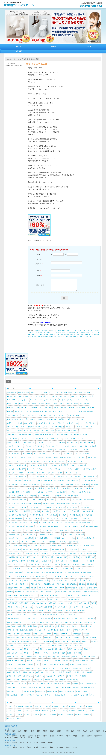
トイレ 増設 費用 (76, 499)
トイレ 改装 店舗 (87, 515)
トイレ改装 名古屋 (61, 557)
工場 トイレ (67, 645)
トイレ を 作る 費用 (40, 453)
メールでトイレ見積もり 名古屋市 (82, 565)
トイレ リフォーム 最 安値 (72, 473)
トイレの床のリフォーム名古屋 (74, 534)
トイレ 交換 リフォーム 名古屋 (42, 480)
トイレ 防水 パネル (92, 526)
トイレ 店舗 (45, 511)
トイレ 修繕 (85, 484)
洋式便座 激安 (26, 680)
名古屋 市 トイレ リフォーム (57, 599)
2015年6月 (36, 714)
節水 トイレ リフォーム (14, 691)
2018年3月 (10, 710)
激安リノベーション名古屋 (88, 683)
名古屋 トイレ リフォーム (81, 334)
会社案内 (18, 51)
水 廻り (44, 668)
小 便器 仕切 (11, 645)
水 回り (72, 664)
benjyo (33, 392)
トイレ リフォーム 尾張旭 (71, 469)
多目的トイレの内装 (90, 637)
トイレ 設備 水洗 (40, 526)
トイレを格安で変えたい (57, 538)
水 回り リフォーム (82, 664)
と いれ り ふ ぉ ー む (44, 423)
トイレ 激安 (10, 526)
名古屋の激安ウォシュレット (57, 603)
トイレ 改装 (62, 515)
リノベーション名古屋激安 (45, 568)
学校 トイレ (36, 641)
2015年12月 (72, 710)
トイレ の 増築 (73, 450)
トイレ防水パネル (45, 561)
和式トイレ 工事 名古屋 (51, 630)
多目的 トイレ (78, 637)
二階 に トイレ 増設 (30, 580)
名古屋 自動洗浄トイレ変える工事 (17, 603)
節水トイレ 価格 (52, 691)
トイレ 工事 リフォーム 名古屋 (16, 507)
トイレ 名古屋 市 (60, 492)
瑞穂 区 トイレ (66, 687)
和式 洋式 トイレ (86, 626)
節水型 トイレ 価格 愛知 (66, 691)
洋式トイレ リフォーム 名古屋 (76, 676)
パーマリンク (88, 336)
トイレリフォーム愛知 (87, 545)
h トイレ (39, 392)
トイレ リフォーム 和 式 (34, 469)
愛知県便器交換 (31, 657)
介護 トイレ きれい (57, 580)
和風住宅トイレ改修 (13, 637)
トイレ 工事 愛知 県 (85, 507)
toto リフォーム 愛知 (60, 407)
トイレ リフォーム (13, 461)
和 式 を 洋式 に (87, 607)
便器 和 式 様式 (59, 588)
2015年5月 (44, 714)
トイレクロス (71, 538)
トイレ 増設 (50, 499)
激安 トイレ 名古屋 (46, 683)
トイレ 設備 (29, 526)
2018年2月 (19, 710)
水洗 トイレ (39, 672)
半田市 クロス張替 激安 (91, 591)
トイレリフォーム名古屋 (70, 545)
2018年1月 (27, 710)
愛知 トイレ (87, 649)
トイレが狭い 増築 (46, 530)
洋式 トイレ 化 (39, 676)
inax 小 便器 (78, 392)
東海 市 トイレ (47, 660)
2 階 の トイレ (11, 392)
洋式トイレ (80, 336)
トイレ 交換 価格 (59, 480)
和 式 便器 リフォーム (67, 622)
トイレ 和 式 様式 (30, 496)
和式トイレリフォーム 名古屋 (42, 634)
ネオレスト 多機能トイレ (73, 561)
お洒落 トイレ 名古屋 (14, 423)
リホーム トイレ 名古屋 (87, 576)
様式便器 (30, 664)
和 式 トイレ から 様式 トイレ (16, 611)
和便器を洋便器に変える (46, 626)
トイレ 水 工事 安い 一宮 (50, 519)
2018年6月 (72, 706)
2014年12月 (87, 714)
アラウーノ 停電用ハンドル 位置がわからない (34, 427)
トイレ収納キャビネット (14, 553)
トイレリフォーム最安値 (30, 549)
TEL (39, 270)
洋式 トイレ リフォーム (25, 676)
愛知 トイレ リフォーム (14, 653)
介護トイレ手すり (36, 584)
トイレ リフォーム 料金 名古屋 (35, 473)
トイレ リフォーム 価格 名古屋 (16, 465)
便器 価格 (34, 588)
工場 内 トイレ (77, 645)
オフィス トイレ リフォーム (83, 427)
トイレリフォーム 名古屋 (28, 542)
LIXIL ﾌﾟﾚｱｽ (11, 400)
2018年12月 (19, 706)
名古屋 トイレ (43, 595)
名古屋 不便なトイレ (13, 599)
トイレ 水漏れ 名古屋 (31, 530)
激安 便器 (75, 683)
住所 (39, 275)
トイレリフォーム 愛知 (53, 545)
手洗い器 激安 (66, 657)
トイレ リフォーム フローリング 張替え (54, 461)
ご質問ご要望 (39, 285)
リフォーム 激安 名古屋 (55, 576)
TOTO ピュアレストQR (28, 415)
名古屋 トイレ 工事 (73, 595)
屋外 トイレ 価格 (57, 645)
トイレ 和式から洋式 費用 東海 (16, 499)
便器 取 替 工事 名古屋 (36, 64)
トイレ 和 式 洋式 (70, 332)
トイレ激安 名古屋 (32, 561)
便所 (42, 591)
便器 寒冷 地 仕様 (71, 588)
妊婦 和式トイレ (26, 641)
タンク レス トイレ (42, 442)
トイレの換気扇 (28, 538)
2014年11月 (10, 718)
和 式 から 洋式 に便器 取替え (43, 607)
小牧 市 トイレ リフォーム (42, 645)
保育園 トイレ (50, 591)
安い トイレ (85, 641)
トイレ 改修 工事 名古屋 (35, 515)
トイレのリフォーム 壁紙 (44, 534)
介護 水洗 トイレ (12, 584)
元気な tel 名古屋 (61, 591)
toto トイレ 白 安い (52, 404)
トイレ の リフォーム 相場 (15, 450)
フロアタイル (66, 565)
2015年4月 (53, 714)
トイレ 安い (37, 503)
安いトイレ (94, 641)
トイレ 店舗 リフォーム (58, 511)
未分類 (39, 660)
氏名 (39, 254)
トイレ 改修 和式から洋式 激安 (16, 515)
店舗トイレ (62, 649)
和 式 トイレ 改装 (59, 618)
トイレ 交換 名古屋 (72, 480)
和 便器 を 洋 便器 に (13, 607)
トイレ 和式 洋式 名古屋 (70, 496)
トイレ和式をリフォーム (74, 553)
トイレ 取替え (89, 488)
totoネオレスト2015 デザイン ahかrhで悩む (43, 419)
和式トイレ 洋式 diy (66, 630)
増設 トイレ (59, 637)
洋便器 (9, 676)
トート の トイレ (58, 561)
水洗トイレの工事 (87, 672)
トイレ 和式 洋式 (80, 332)
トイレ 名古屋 (25, 492)
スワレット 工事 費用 (13, 442)
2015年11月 (81, 710)
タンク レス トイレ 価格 (57, 442)
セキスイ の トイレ (28, 442)
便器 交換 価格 (91, 584)
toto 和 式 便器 (80, 407)
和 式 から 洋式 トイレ (61, 607)
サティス (86, 434)
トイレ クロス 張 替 (54, 453)
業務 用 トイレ (11, 664)
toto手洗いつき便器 (64, 419)
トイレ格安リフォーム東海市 (16, 561)
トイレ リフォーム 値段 (92, 331)
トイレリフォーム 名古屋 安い (47, 542)
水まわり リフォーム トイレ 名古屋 (59, 668)
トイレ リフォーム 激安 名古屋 (16, 476)
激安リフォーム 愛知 (35, 687)
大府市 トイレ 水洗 (13, 641)
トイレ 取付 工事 (77, 488)
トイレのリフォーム (29, 534)
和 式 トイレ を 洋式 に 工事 (32, 614)
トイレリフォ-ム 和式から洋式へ (87, 538)
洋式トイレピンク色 (13, 680)
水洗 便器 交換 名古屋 (70, 336)
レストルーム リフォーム (42, 334)
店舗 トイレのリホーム (31, 649)
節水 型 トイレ (40, 691)
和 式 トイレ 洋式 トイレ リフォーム (18, 622)
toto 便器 (71, 407)
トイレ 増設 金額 (89, 499)
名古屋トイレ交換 (83, 603)
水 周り (37, 664)
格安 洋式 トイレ (67, 660)
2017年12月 (36, 710)
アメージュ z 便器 (12, 427)
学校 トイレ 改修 (47, 641)
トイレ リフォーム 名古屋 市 (16, 469)
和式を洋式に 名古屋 (26, 630)
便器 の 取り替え (71, 584)
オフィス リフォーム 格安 (31, 430)
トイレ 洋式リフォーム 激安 (28, 522)
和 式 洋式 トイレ (89, 622)
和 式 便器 (55, 622)
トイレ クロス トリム (14, 530)
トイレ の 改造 (27, 453)
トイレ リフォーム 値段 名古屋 (37, 465)
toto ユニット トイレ (45, 407)
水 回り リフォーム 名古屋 (15, 668)
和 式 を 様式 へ (75, 607)
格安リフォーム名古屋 (81, 660)
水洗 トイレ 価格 (51, 672)
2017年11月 (45, 710)
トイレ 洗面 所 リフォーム (84, 522)
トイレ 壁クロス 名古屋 (24, 503)
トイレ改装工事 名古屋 (88, 557)
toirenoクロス (44, 400)
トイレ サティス (67, 453)
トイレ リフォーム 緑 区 (56, 476)
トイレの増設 (59, 534)
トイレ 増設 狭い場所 (62, 499)
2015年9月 (10, 714)
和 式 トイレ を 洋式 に (14, 614)
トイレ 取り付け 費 (52, 488)
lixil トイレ (54, 331)
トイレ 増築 (41, 499)
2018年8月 (55, 706)
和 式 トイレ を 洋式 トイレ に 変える (18, 618)
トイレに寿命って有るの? (62, 530)
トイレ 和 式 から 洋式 (58, 332)
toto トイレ (53, 400)
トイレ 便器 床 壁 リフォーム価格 (53, 484)
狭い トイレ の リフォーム (51, 687)
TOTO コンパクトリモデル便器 (83, 411)
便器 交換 (82, 584)
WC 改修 (60, 331)
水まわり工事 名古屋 (13, 672)
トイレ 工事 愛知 (72, 507)
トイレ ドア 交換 (26, 457)
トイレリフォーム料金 (14, 549)
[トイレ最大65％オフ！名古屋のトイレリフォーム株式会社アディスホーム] (18, 6)
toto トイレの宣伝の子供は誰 (69, 404)
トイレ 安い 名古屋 (48, 503)
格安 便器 (57, 660)
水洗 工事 (76, 672)
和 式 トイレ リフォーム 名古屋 (42, 618)
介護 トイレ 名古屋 (70, 580)
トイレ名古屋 (44, 553)
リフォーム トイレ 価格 (14, 572)
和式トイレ (38, 630)
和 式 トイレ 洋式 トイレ (87, 618)
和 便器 (93, 603)
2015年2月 (70, 714)
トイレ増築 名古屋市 (90, 553)
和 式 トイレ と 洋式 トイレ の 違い (59, 611)
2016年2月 (63, 710)
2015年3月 (61, 714)
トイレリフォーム (12, 542)
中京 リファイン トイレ (14, 580)
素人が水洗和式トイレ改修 (15, 695)
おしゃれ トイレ (78, 419)
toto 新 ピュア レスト (21, 411)
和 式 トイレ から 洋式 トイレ (37, 611)
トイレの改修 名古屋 (41, 538)
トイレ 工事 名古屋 (59, 507)
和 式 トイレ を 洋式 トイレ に (69, 614)
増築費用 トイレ (49, 637)
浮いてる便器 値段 (72, 680)
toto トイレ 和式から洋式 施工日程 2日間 (31, 404)
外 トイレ (68, 637)
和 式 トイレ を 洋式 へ (50, 614)
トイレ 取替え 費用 (13, 492)
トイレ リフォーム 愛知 (89, 469)
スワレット (80, 438)
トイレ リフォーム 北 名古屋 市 (58, 465)
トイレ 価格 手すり (35, 484)
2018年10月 (37, 706)
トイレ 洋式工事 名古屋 (46, 522)
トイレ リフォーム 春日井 (54, 473)
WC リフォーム (68, 331)
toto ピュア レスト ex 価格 (29, 407)
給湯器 (53, 46)
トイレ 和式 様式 (56, 496)
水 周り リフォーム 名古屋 (50, 664)
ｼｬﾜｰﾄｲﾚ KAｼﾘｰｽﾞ (73, 695)
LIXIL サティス (52, 396)
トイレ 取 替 (29, 488)
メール (39, 261)
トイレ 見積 (20, 526)
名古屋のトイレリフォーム (38, 603)
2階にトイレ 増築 (23, 392)
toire (36, 400)
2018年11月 (28, 706)
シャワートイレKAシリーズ (53, 438)
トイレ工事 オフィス (29, 557)
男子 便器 (76, 687)
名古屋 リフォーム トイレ (89, 595)
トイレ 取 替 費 (39, 488)
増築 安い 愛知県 (27, 637)
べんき (82, 423)
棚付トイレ (93, 660)
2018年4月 (89, 706)
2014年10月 (20, 718)
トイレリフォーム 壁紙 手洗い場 (68, 542)
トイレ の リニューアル (51, 446)
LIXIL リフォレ (76, 396)
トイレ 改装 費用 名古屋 (14, 519)
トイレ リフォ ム (93, 457)
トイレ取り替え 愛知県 (31, 553)
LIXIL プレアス (64, 396)
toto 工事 (10, 411)
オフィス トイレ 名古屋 (14, 430)
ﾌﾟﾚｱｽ (92, 695)
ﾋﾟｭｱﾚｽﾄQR (84, 695)
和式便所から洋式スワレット (62, 634)
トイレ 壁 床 (11, 503)
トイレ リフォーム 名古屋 (35, 332)
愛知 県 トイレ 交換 (59, 653)
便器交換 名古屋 (92, 588)
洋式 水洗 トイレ (51, 676)
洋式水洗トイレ (38, 680)
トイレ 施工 (27, 519)
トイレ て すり (37, 446)
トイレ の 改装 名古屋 (14, 453)
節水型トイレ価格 (81, 691)
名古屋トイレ (72, 603)
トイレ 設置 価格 (53, 526)
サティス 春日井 (12, 438)
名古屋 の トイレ (12, 595)
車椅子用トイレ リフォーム (34, 695)
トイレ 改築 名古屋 (51, 515)
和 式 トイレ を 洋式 (78, 611)
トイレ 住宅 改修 (12, 484)
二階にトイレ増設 (43, 580)
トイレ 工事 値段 (46, 507)
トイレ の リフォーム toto (68, 446)
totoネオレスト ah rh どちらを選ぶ (17, 419)
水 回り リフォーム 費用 (33, 668)
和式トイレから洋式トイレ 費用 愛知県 (19, 634)
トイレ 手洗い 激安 (73, 511)
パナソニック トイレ (34, 565)
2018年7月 (63, 706)
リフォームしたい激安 (71, 576)
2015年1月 (78, 714)
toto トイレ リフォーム (84, 400)
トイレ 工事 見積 (12, 511)
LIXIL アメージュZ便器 (37, 396)
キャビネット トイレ (61, 434)
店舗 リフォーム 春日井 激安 (48, 649)
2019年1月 (10, 706)
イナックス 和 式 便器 (57, 427)
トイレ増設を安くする (14, 557)
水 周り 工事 (64, 664)
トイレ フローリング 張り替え (63, 457)
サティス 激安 (23, 438)
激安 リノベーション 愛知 (62, 683)
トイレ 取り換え (65, 488)
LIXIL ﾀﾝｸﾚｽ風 (88, 396)
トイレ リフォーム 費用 (73, 476)
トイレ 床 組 (36, 511)
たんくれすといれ (29, 423)
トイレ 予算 (27, 480)
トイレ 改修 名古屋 (87, 511)
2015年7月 (27, 714)
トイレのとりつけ (77, 530)
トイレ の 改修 (84, 450)
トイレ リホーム (47, 332)
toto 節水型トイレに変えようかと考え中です (43, 411)
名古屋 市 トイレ (41, 599)
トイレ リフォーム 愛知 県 (15, 473)
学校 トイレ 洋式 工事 (61, 641)
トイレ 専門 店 (76, 503)
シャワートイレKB (69, 438)
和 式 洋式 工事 (32, 626)
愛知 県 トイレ (28, 653)
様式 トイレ (22, 664)
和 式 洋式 (79, 622)
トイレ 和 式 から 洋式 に (15, 496)
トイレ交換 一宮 (45, 549)
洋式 (15, 676)
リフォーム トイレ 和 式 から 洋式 (52, 572)
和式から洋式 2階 (12, 630)
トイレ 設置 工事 (65, 526)
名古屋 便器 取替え (28, 599)
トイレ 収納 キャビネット (15, 488)
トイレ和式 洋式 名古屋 (58, 553)
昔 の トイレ (76, 657)
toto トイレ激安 (84, 404)
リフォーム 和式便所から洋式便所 (17, 576)
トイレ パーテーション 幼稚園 (42, 457)
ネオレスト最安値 (88, 561)
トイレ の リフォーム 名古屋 (87, 446)
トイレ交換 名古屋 (58, 549)
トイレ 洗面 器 (69, 522)
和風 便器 (86, 634)
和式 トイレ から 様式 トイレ (70, 626)
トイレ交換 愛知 (71, 549)
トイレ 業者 (37, 519)
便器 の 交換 (60, 584)
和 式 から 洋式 (27, 607)
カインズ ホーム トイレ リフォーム (67, 430)
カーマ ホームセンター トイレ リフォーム (20, 434)
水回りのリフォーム (28, 672)
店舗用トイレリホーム (75, 649)
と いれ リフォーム (58, 423)
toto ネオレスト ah (13, 407)
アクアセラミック (91, 423)
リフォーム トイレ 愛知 (72, 572)
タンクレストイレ (72, 442)
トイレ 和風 (31, 499)
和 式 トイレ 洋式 (72, 618)
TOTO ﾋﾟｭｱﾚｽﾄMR (74, 415)
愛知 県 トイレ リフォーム (56, 336)
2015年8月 (19, 714)
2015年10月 (90, 710)
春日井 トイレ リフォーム (90, 657)
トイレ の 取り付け (60, 450)
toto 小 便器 (90, 407)
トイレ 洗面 (59, 522)
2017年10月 (54, 710)
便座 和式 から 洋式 (32, 591)
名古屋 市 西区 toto (73, 599)
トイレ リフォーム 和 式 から (53, 469)
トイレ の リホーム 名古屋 (34, 450)
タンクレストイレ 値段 (87, 442)
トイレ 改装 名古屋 (74, 515)
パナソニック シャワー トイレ (16, 565)
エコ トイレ (69, 427)
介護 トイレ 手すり (84, 580)
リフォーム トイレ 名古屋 (31, 572)
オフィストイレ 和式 (48, 430)
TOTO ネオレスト (13, 415)
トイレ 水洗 (63, 519)
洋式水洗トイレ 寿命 (51, 680)
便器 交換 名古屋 (12, 588)
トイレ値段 (82, 549)
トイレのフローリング (14, 534)
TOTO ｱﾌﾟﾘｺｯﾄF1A (59, 415)
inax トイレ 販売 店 (66, 392)
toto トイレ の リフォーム (67, 400)
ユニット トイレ (30, 568)
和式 (57, 626)
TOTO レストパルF (45, 415)
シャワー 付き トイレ (36, 438)
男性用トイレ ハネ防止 (88, 687)
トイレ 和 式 (71, 492)
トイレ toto (27, 446)
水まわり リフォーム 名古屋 (81, 668)
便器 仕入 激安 (24, 588)
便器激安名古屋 (19, 591)
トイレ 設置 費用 (78, 526)
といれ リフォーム (72, 423)
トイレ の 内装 (48, 450)
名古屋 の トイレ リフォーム (28, 595)
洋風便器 (62, 680)
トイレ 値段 (94, 484)
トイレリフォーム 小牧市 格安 (16, 545)
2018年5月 (80, 706)
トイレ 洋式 (73, 519)
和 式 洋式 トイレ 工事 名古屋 (40, 336)
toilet (31, 400)
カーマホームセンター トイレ (44, 434)
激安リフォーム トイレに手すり (17, 687)
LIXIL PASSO (23, 396)
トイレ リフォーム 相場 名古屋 (37, 476)
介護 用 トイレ (55, 334)
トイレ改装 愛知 (74, 557)
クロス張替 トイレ (75, 434)
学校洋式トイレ (75, 641)
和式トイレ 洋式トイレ (81, 630)
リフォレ (58, 568)
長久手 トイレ (48, 695)
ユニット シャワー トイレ (15, 568)
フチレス (57, 565)
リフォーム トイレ (80, 568)
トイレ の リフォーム (79, 331)
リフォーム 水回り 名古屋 (38, 576)
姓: (52, 254)
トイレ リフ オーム (80, 457)
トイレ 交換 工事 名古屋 (87, 480)
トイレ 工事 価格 (33, 507)
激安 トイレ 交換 (33, 683)
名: (66, 254)
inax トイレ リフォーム (51, 392)
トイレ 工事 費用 (25, 511)
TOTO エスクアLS (65, 411)
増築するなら (38, 637)
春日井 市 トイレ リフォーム (16, 660)
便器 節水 (82, 588)
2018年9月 (46, 706)
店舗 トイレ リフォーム (14, 649)
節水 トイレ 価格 (29, 691)
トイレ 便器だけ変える (72, 484)
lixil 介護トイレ (11, 396)
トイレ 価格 (23, 484)
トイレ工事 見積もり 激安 (45, 557)
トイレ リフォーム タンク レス (30, 461)
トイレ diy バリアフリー (14, 446)
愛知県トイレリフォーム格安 (16, 657)
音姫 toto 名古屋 (60, 695)
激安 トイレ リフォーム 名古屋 (16, 683)
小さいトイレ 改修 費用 (24, 645)
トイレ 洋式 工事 (12, 522)
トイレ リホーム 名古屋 (90, 476)
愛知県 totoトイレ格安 (74, 653)
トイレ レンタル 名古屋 (14, 480)
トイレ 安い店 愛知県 (63, 503)
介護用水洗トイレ (49, 584)
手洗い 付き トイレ (54, 657)
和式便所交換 (77, 634)
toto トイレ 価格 (12, 404)
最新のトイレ (31, 660)
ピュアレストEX (47, 565)
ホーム (18, 46)
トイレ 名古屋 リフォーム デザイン (42, 492)
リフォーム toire (68, 568)
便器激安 (10, 591)
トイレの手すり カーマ (14, 538)
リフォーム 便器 (86, 572)
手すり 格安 (42, 657)
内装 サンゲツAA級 (75, 591)
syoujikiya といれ (23, 400)
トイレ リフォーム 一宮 (75, 461)
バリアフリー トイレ (91, 332)
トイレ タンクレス (13, 457)
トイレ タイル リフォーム (82, 453)
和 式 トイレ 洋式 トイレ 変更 (41, 622)
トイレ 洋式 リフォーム (86, 519)
